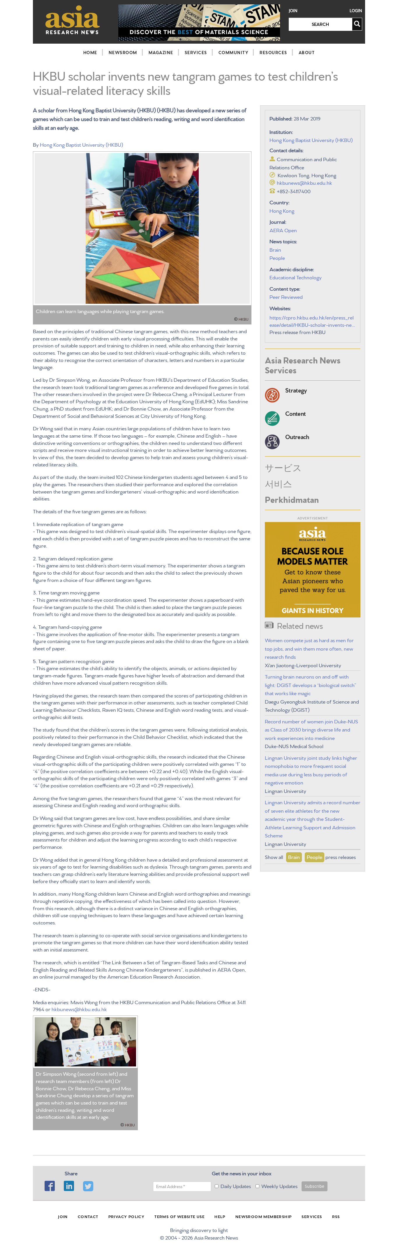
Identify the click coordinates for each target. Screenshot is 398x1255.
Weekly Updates (279, 1185)
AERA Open (283, 229)
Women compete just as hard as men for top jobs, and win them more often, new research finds (309, 648)
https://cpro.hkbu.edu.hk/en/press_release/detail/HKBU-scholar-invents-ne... (312, 321)
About (307, 52)
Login (356, 10)
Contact (88, 1216)
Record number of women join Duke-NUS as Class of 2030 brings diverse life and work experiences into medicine (311, 729)
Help (220, 1216)
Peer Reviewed (286, 296)
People (277, 257)
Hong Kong (282, 210)
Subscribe (314, 1186)
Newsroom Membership (263, 1216)
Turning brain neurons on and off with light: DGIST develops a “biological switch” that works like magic (310, 684)
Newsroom (123, 52)
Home (90, 52)
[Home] (73, 19)
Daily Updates (236, 1185)
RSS (336, 1216)
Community (234, 52)
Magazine (161, 52)
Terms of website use (179, 1216)
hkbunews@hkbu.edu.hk (79, 1008)
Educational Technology (296, 277)
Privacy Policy (126, 1216)
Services (196, 52)
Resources (273, 52)
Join (293, 10)
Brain (275, 249)
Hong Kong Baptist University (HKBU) (81, 144)
